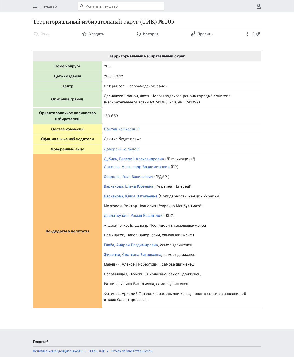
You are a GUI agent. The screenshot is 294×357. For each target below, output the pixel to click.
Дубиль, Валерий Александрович (134, 159)
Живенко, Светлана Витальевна (132, 254)
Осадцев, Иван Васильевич (128, 176)
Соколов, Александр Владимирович (137, 166)
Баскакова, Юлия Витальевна (130, 196)
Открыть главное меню (37, 8)
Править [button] (205, 33)
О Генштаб (97, 351)
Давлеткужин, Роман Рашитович (133, 215)
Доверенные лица (120, 149)
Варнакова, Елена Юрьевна (128, 186)
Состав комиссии (120, 129)
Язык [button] (45, 33)
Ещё (256, 33)
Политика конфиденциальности (57, 351)
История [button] (151, 33)
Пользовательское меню (260, 8)
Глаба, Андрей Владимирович (131, 245)
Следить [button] (96, 33)
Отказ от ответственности (131, 351)
